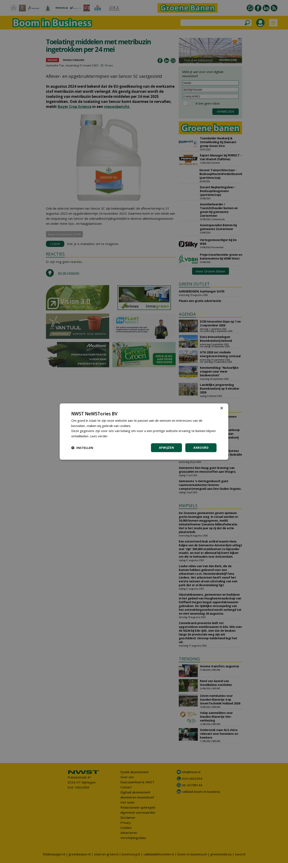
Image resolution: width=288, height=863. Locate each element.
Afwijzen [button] (166, 448)
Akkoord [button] (201, 448)
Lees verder (99, 436)
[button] (82, 447)
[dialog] (144, 431)
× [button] (221, 408)
